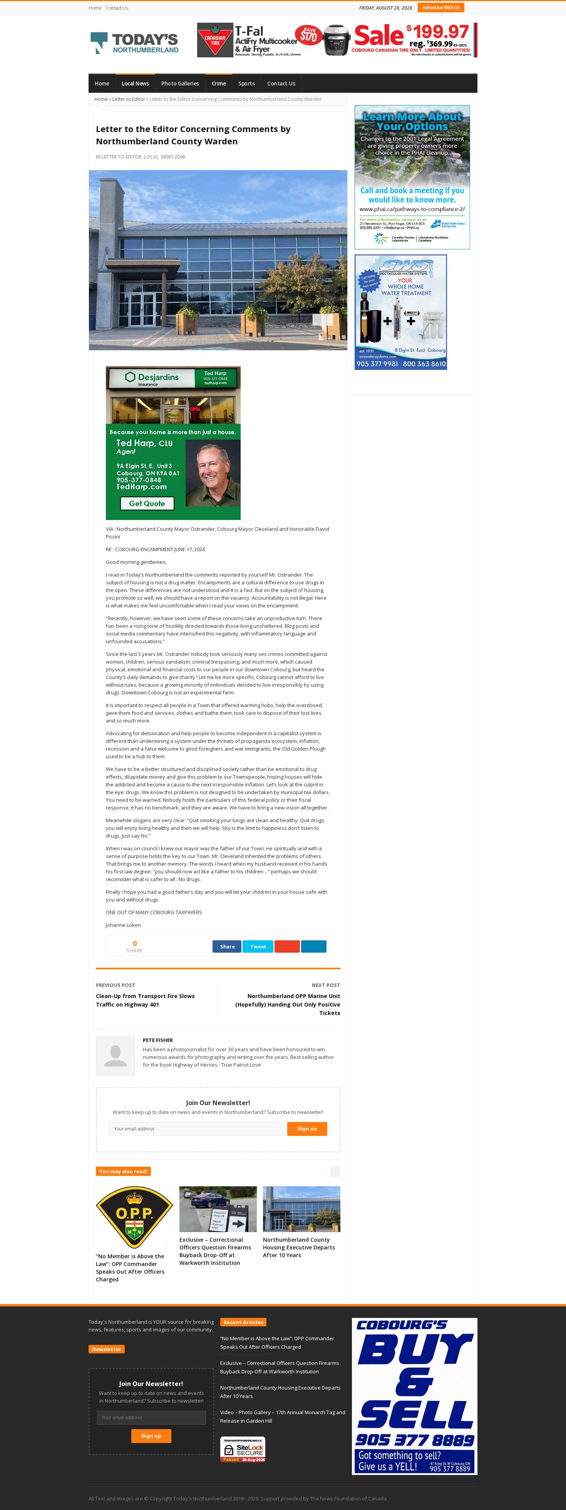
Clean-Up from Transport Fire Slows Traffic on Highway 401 (145, 1000)
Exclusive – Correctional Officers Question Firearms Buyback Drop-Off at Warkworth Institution (215, 1251)
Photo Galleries (180, 83)
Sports (246, 83)
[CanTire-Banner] (337, 39)
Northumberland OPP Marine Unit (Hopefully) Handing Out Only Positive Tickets (287, 1004)
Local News (135, 83)
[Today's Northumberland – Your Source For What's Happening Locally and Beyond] (135, 43)
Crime (219, 83)
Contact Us (117, 8)
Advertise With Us (441, 7)
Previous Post (116, 985)
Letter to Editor (128, 99)
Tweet (258, 946)
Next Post (326, 985)
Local (151, 157)
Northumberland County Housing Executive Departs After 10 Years (299, 1247)
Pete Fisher (158, 1040)
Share (227, 946)
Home (95, 8)
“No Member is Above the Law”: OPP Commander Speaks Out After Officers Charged (130, 1267)
